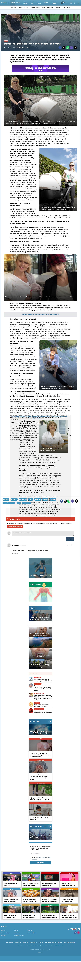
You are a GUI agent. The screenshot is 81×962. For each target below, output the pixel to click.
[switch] (63, 2)
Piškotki (41, 942)
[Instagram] (71, 3)
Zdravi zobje (66, 7)
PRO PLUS (25, 942)
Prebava (58, 7)
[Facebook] (74, 3)
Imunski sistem (35, 7)
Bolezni (18, 2)
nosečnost (14, 499)
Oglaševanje (9, 942)
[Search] (67, 3)
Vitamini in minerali (47, 7)
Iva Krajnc (6, 499)
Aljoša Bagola (26, 503)
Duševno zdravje (39, 2)
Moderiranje (33, 942)
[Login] (78, 3)
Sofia (18, 503)
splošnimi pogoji (42, 857)
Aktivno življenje (23, 7)
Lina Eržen (8, 47)
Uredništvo (18, 942)
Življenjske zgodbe (54, 2)
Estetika (46, 2)
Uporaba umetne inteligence (56, 946)
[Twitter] (63, 47)
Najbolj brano (33, 674)
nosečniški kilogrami (9, 503)
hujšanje (45, 499)
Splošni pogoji (21, 946)
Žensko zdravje (25, 2)
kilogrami (53, 499)
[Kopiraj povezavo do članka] (75, 47)
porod (31, 499)
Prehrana (13, 7)
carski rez (37, 499)
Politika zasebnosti (69, 942)
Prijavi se (70, 539)
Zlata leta (31, 2)
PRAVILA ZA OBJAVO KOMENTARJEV (15, 526)
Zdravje (13, 2)
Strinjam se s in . (41, 858)
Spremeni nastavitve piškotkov (53, 942)
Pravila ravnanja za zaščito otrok (37, 946)
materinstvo (23, 499)
